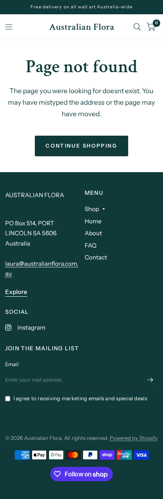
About (93, 233)
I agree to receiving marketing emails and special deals (80, 398)
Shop (92, 209)
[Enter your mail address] (150, 379)
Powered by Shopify (134, 438)
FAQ (91, 245)
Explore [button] (16, 292)
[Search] (137, 27)
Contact (96, 257)
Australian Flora (81, 27)
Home (93, 221)
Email (12, 364)
